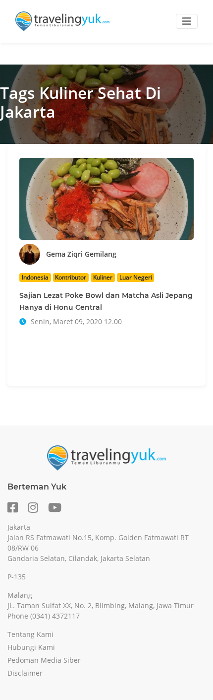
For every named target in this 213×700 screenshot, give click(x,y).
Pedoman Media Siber (44, 660)
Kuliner (102, 277)
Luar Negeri (135, 277)
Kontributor (70, 277)
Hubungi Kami (31, 647)
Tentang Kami (30, 634)
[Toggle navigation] (187, 21)
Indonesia (35, 277)
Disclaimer (25, 673)
